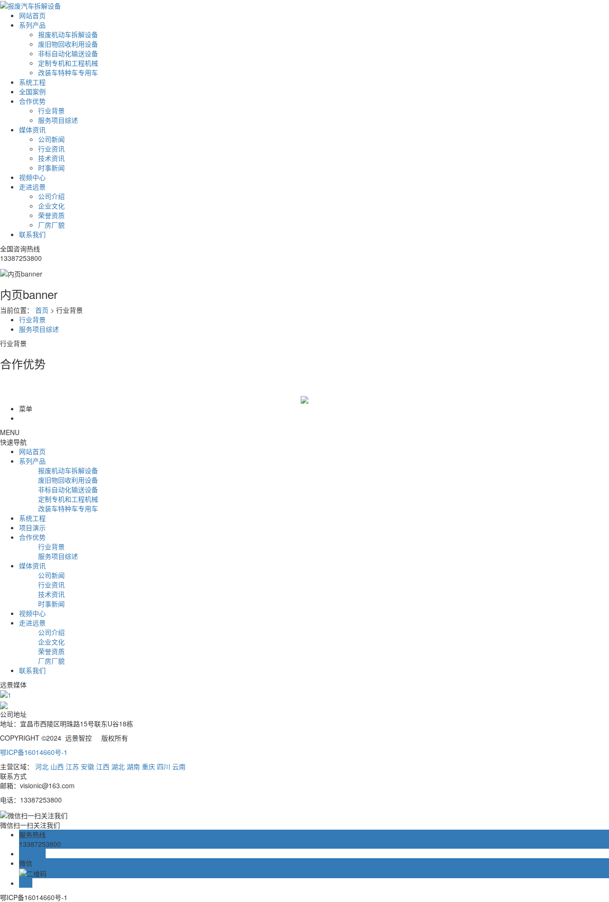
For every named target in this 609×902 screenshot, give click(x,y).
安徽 (87, 766)
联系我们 (32, 234)
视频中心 (32, 177)
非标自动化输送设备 (68, 53)
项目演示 (32, 527)
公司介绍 (51, 196)
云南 (179, 766)
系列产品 (32, 25)
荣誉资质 (51, 215)
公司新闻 (51, 139)
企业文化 (51, 205)
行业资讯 (51, 148)
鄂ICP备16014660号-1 (34, 752)
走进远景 (32, 186)
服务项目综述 (58, 120)
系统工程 (32, 82)
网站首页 (32, 15)
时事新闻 (51, 167)
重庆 (148, 766)
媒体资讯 (32, 129)
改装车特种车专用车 (68, 72)
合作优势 (32, 101)
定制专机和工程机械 (68, 63)
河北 (42, 766)
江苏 (72, 766)
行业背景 (51, 110)
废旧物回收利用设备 (68, 44)
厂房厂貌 (51, 224)
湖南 (133, 766)
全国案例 (32, 91)
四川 (163, 766)
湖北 (118, 766)
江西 (102, 766)
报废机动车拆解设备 (68, 34)
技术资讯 (51, 158)
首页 (42, 310)
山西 (57, 766)
